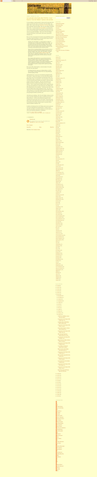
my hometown (58, 184)
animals (57, 72)
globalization (58, 136)
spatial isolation (58, 239)
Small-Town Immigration (60, 31)
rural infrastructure (59, 220)
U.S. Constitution (59, 266)
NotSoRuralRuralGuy (60, 453)
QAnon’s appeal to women (44, 52)
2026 (58, 285)
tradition (57, 263)
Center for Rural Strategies (60, 41)
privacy (57, 203)
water (57, 274)
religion (57, 208)
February (60, 312)
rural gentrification (59, 218)
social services (58, 233)
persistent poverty (59, 194)
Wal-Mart (57, 272)
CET (57, 409)
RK (56, 459)
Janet (57, 432)
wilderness (58, 277)
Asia (56, 76)
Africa (57, 63)
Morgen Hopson (59, 449)
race (56, 205)
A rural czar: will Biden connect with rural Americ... (63, 316)
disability (57, 103)
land (56, 160)
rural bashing (58, 212)
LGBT (57, 170)
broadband (58, 81)
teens (57, 247)
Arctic (57, 75)
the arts (57, 251)
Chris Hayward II (59, 415)
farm (56, 127)
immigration (58, 146)
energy (57, 118)
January (59, 314)
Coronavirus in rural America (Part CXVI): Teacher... (64, 358)
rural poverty (58, 224)
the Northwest (58, 254)
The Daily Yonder (59, 32)
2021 (58, 294)
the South (57, 257)
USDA (57, 271)
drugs (57, 109)
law (56, 163)
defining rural (58, 97)
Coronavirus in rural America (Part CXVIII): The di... (64, 343)
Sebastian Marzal (59, 464)
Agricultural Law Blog (60, 34)
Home (40, 127)
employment (58, 117)
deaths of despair (59, 96)
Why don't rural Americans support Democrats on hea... (63, 334)
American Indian (59, 70)
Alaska (57, 69)
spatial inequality (59, 238)
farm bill (57, 129)
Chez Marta (58, 412)
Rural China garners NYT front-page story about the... (63, 370)
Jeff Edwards (58, 433)
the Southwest (58, 259)
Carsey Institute (58, 29)
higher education (59, 142)
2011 (58, 389)
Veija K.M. (58, 469)
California (57, 82)
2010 (58, 390)
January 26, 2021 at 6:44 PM (37, 122)
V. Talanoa (58, 467)
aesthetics (57, 61)
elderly (57, 115)
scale (57, 229)
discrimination (58, 106)
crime (57, 91)
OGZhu (57, 455)
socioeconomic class (59, 235)
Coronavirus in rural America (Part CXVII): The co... (64, 352)
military (57, 182)
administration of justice (60, 60)
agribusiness (58, 64)
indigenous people (59, 148)
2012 (58, 387)
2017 (58, 378)
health (57, 139)
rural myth (57, 221)
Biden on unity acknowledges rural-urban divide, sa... (63, 349)
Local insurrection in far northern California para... (64, 361)
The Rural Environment (60, 23)
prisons (57, 202)
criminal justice (58, 93)
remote (57, 209)
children (57, 85)
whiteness (57, 275)
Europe (57, 121)
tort (56, 262)
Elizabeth (31, 119)
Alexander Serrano (59, 406)
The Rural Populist (59, 43)
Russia (57, 227)
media (57, 175)
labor (57, 157)
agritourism (58, 67)
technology (58, 245)
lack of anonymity (59, 158)
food (56, 133)
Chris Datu (58, 414)
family (57, 126)
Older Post (52, 127)
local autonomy (58, 172)
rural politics (58, 223)
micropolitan (58, 178)
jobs (56, 156)
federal (57, 132)
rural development (59, 215)
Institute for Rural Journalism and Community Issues (62, 46)
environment (58, 120)
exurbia (57, 124)
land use (57, 161)
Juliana (57, 437)
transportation (58, 265)
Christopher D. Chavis (60, 418)
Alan (57, 404)
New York (57, 190)
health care (58, 141)
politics (57, 196)
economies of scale (59, 111)
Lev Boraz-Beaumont (60, 441)
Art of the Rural (58, 26)
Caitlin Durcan (58, 411)
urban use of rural (59, 268)
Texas (57, 248)
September (60, 300)
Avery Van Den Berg (59, 407)
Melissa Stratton (59, 447)
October (59, 299)
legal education (58, 169)
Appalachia (58, 73)
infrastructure (58, 152)
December (60, 295)
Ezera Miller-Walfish (59, 423)
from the (43, 25)
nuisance (57, 193)
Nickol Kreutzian (59, 452)
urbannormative (58, 269)
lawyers (57, 166)
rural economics (58, 217)
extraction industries (59, 123)
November (60, 297)
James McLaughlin (59, 430)
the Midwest (58, 253)
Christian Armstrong (59, 417)
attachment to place (59, 78)
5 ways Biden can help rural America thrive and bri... (63, 346)
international (58, 154)
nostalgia (57, 191)
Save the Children (42, 27)
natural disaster (58, 185)
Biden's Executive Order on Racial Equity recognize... (64, 340)
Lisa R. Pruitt (58, 443)
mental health (58, 176)
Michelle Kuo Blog (59, 25)
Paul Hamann (58, 456)
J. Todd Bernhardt (59, 429)
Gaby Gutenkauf (59, 424)
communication (58, 88)
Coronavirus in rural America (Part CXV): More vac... (64, 364)
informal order (58, 151)
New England (58, 188)
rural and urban (58, 211)
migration (57, 181)
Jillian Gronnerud (59, 435)
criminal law (58, 94)
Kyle (57, 440)
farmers (57, 130)
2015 (58, 382)
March (59, 311)
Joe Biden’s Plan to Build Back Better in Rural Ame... (63, 322)
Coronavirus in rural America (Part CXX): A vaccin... (64, 325)
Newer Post (29, 127)
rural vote (57, 226)
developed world (59, 100)
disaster (57, 105)
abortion (57, 57)
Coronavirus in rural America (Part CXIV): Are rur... (64, 367)
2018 (58, 377)
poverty (57, 200)
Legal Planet (58, 48)
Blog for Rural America (60, 44)
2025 (58, 287)
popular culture (58, 197)
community (58, 90)
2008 (58, 394)
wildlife (57, 278)
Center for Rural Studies (60, 40)
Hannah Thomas (59, 426)
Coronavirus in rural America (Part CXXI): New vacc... (64, 319)
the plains (57, 256)
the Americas (58, 250)
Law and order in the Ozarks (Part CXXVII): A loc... (64, 337)
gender (57, 135)
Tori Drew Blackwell (59, 466)
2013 (58, 385)
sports (57, 241)
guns (56, 138)
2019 (58, 375)
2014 (58, 384)
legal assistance (58, 167)
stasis (57, 242)
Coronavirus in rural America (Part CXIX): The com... (64, 331)
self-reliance (58, 230)
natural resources (59, 187)
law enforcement (59, 164)
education (57, 114)
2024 (58, 289)
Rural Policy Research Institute (61, 37)
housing (57, 145)
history (57, 144)
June (59, 306)
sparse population (59, 236)
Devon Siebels (58, 420)
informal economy (59, 150)
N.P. (56, 450)
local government (59, 173)
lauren (57, 470)
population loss (58, 199)
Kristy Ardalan (58, 438)
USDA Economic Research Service (62, 35)
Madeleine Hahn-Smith (60, 446)
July (59, 304)
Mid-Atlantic (58, 179)
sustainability (58, 244)
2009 (58, 392)
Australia (57, 79)
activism (57, 58)
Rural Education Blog (60, 38)
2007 (58, 396)
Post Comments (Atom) (36, 129)
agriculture (58, 66)
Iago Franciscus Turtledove (61, 427)
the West (57, 260)
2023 (58, 290)
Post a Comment (30, 125)
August (59, 302)
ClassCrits (57, 28)
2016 (58, 380)
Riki (57, 461)
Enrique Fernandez (59, 421)
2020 (58, 373)
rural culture (58, 214)
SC (56, 463)
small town (58, 232)
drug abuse (58, 108)
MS (56, 444)
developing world (59, 102)
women (57, 280)
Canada (57, 84)
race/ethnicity (58, 206)
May (59, 307)
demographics (58, 99)
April (59, 309)
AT (56, 403)
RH (56, 458)
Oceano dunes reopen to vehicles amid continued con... (64, 328)
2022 (58, 292)
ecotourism (58, 112)
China (57, 87)
